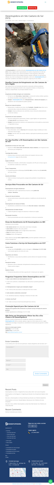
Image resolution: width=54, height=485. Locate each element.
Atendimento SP (8, 428)
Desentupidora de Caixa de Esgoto (13, 447)
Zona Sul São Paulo (11, 434)
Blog (6, 455)
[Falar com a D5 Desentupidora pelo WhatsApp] (50, 481)
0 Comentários (30, 20)
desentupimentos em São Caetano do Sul (36, 70)
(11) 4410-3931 (35, 432)
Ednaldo (9, 20)
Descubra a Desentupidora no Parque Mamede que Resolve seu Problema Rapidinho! (25, 398)
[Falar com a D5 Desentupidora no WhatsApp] (35, 426)
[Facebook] (29, 426)
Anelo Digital (38, 483)
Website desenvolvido (17, 483)
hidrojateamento (12, 157)
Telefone (31, 8)
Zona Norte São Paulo (11, 432)
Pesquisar (45, 385)
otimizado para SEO (28, 483)
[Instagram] (32, 426)
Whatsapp (21, 8)
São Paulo (8, 430)
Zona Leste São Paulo (11, 436)
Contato (6, 457)
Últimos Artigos (22, 20)
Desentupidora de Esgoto (11, 449)
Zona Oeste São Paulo (11, 438)
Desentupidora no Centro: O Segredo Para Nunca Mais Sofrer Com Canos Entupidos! (25, 392)
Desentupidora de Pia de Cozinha (12, 451)
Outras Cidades (9, 442)
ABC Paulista (8, 440)
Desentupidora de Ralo (10, 453)
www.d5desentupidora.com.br (15, 332)
